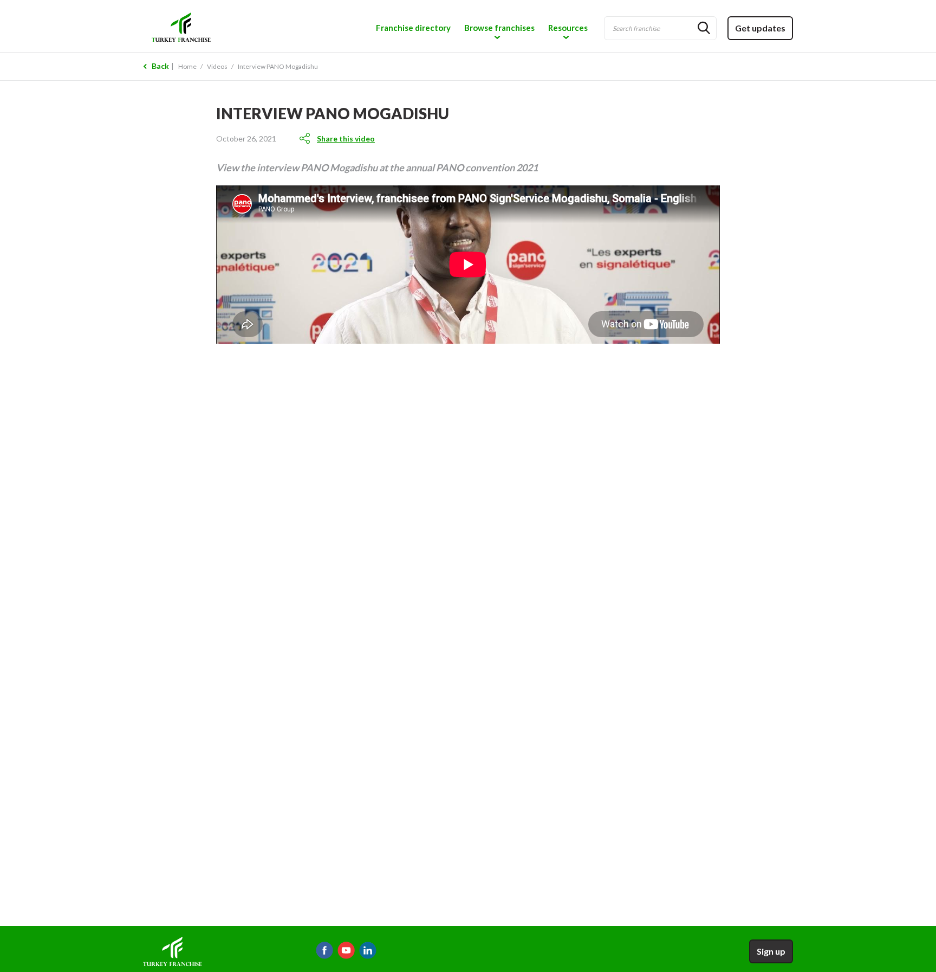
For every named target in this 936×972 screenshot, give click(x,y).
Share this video (346, 138)
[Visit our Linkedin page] (368, 950)
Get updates (760, 28)
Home (187, 66)
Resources (568, 28)
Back (160, 65)
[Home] (222, 26)
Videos (217, 66)
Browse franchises (499, 28)
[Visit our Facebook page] (324, 950)
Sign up (771, 951)
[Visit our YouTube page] (346, 950)
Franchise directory (413, 28)
